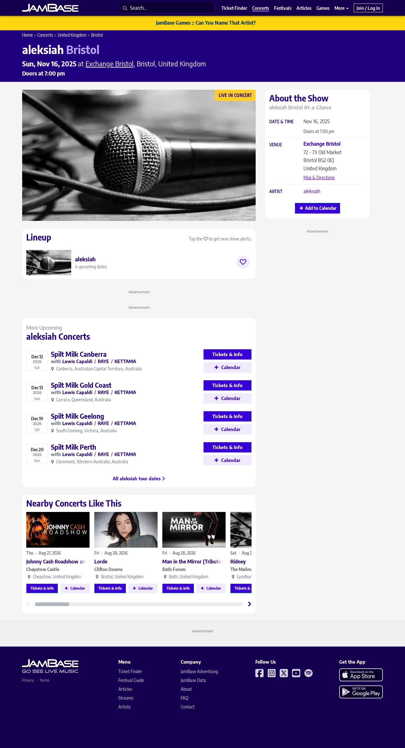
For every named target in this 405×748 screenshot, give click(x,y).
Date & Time (281, 122)
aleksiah (311, 191)
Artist (276, 192)
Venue (275, 145)
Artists (124, 706)
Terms (44, 680)
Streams (126, 698)
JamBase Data (193, 680)
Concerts (45, 35)
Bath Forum (174, 569)
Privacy (28, 680)
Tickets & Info (42, 588)
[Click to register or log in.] (243, 262)
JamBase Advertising (199, 671)
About (186, 689)
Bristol (97, 35)
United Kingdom (72, 35)
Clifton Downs (108, 569)
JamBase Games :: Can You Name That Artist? (206, 23)
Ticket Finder (130, 671)
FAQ (184, 698)
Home (27, 35)
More (340, 8)
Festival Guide (131, 680)
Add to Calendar (320, 208)
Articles (125, 689)
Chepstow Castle (42, 569)
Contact (188, 706)
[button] (250, 604)
